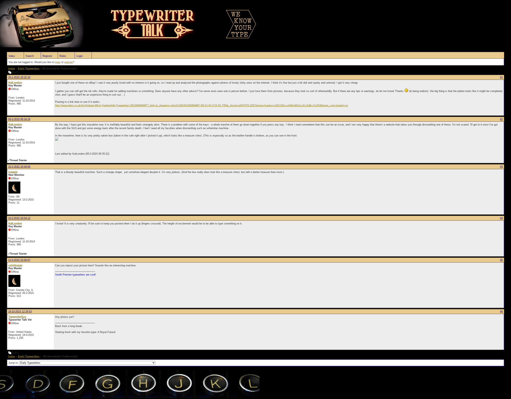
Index (12, 55)
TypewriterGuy (17, 316)
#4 (501, 218)
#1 (501, 77)
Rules (62, 55)
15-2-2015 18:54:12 (19, 218)
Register (47, 55)
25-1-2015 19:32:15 (19, 77)
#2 (501, 119)
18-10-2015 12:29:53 (20, 311)
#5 (501, 260)
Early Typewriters (28, 68)
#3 (501, 166)
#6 (501, 311)
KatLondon (15, 82)
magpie (13, 171)
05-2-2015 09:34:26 (19, 119)
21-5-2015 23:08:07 (19, 260)
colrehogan (15, 265)
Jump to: (13, 362)
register (68, 62)
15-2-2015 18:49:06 (19, 166)
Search (30, 55)
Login (79, 55)
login (57, 62)
